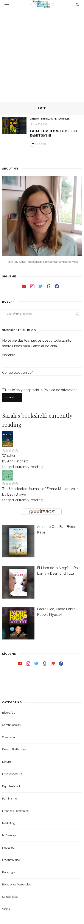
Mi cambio (9, 835)
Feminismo (9, 798)
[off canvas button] (7, 4)
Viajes (6, 909)
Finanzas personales (55, 118)
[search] (77, 4)
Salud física (10, 896)
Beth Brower (17, 494)
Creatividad (9, 737)
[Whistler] (7, 439)
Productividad (11, 860)
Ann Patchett (17, 461)
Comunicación (11, 724)
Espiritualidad (11, 786)
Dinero (34, 118)
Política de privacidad (61, 390)
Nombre (8, 355)
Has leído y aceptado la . (41, 390)
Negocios (8, 847)
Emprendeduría (12, 774)
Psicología (8, 872)
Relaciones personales (16, 884)
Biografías (8, 712)
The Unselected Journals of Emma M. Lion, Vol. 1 (40, 489)
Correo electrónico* (17, 372)
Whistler (8, 456)
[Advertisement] (42, 53)
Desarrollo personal (14, 749)
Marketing (8, 823)
